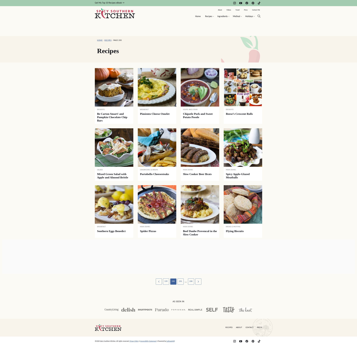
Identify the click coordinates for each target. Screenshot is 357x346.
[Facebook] (247, 3)
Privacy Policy (134, 341)
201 (180, 281)
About (220, 10)
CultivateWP (170, 341)
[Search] (259, 16)
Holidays (249, 16)
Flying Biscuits (235, 231)
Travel (238, 10)
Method (236, 16)
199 (166, 281)
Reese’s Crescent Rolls (239, 113)
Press (246, 10)
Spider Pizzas (148, 231)
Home (198, 16)
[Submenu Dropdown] (213, 16)
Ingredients (222, 16)
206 (191, 281)
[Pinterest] (253, 3)
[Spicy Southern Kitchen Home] (115, 13)
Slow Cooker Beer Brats (197, 174)
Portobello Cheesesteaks (154, 174)
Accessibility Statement (148, 341)
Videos (228, 10)
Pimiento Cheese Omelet (155, 113)
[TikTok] (259, 3)
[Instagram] (234, 3)
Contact (250, 327)
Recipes (208, 16)
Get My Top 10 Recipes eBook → (109, 3)
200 (173, 281)
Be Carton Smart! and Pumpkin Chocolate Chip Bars (112, 117)
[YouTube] (241, 3)
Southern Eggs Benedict (111, 231)
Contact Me (256, 10)
